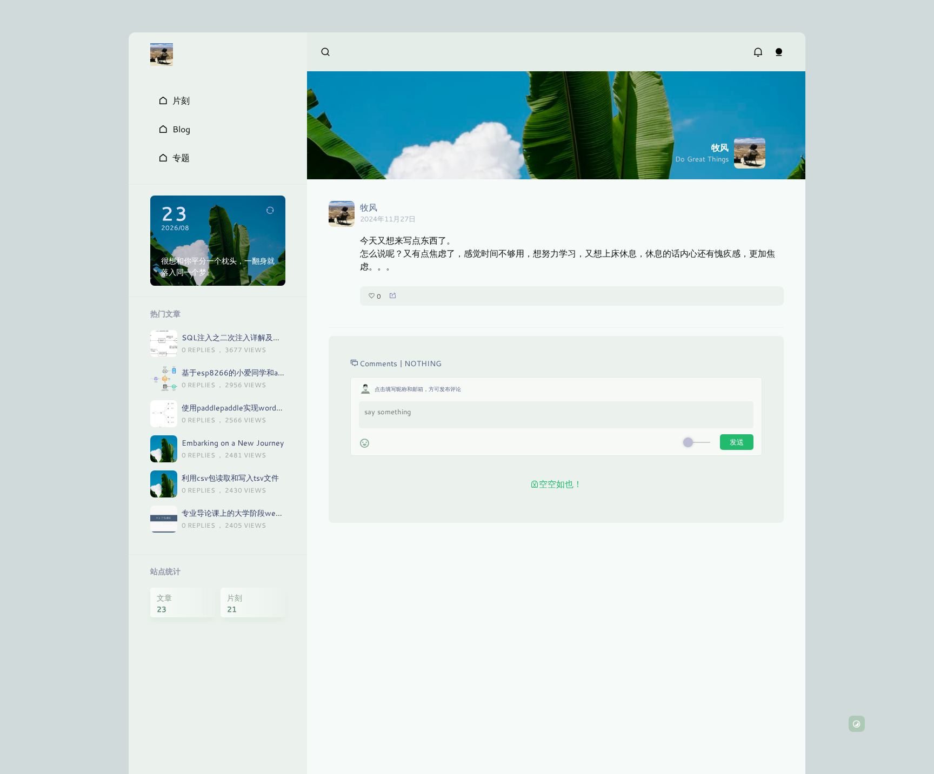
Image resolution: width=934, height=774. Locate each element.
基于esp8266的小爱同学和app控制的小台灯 (257, 372)
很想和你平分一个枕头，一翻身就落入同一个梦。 (218, 266)
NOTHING (423, 363)
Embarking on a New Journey (233, 443)
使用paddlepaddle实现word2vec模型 (245, 407)
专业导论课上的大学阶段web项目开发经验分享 (261, 513)
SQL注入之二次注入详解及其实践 (239, 337)
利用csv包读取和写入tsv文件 (230, 478)
